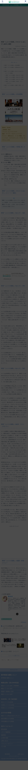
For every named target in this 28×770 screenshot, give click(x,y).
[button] (25, 407)
